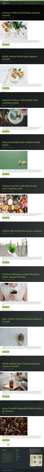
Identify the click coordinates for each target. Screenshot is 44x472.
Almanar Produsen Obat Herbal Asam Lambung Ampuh (20, 101)
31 (14, 444)
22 (6, 444)
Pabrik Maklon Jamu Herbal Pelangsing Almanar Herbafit (21, 365)
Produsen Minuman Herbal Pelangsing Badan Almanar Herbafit (20, 275)
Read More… (5, 44)
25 (11, 444)
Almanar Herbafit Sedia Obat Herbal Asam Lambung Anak (19, 187)
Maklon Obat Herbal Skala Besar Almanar (22, 230)
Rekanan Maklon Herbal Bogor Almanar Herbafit (21, 14)
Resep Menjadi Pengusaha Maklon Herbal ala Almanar (22, 409)
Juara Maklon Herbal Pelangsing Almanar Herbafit (22, 320)
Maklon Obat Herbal (7, 265)
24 (9, 444)
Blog (17, 459)
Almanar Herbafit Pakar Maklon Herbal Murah (21, 143)
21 (4, 444)
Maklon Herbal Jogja (7, 91)
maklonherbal (12, 17)
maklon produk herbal (7, 443)
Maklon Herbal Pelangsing (8, 355)
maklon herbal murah (7, 177)
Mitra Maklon (18, 456)
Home (17, 452)
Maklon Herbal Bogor (7, 47)
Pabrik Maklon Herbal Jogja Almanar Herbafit (19, 57)
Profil (17, 454)
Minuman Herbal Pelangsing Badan (9, 310)
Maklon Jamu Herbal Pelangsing (8, 399)
